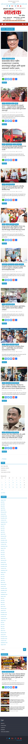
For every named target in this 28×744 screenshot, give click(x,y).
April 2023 (3, 580)
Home (3, 58)
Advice (3, 144)
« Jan (2, 492)
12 (20, 482)
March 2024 (3, 558)
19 (20, 485)
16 (9, 485)
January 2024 (3, 562)
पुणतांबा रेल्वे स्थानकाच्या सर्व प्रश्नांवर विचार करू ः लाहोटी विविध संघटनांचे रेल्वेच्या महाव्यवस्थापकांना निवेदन (13, 348)
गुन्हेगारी (13, 432)
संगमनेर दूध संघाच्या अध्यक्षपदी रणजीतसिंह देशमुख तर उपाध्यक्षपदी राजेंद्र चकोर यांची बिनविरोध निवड (13, 188)
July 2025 (2, 526)
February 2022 (3, 608)
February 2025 (3, 536)
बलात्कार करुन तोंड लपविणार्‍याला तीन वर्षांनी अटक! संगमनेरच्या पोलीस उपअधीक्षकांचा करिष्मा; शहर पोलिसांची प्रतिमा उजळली (13, 436)
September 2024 (4, 546)
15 (5, 485)
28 (2, 489)
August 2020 (3, 644)
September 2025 (4, 522)
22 (5, 487)
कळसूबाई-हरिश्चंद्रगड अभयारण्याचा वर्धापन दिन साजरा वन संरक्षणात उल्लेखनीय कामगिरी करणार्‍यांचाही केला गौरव (14, 268)
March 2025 (3, 534)
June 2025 (3, 528)
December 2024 (4, 540)
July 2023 (2, 574)
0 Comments (19, 70)
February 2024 (3, 560)
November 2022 (4, 590)
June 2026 (3, 504)
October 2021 (3, 616)
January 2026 (3, 514)
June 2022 (3, 600)
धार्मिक (13, 671)
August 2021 (3, 620)
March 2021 (3, 630)
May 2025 (3, 530)
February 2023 (3, 584)
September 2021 (4, 618)
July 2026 (2, 502)
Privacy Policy (3, 725)
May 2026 (3, 506)
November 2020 (4, 638)
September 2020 (4, 642)
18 (16, 485)
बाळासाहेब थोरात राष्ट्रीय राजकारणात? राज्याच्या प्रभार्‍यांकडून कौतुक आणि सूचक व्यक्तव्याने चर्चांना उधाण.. (13, 64)
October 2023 (3, 568)
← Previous (3, 459)
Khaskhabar (8, 58)
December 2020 (4, 636)
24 (13, 487)
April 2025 (3, 532)
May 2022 (3, 602)
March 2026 (3, 510)
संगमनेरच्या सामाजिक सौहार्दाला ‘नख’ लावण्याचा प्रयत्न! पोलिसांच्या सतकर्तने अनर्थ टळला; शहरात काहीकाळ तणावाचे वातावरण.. (17, 694)
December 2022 (4, 588)
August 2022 (3, 596)
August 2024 (3, 548)
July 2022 (2, 598)
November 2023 (4, 566)
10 (13, 482)
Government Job (9, 144)
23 (9, 487)
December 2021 (4, 612)
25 (16, 487)
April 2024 (3, 556)
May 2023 (2, 578)
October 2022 (3, 592)
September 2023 (4, 570)
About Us (2, 723)
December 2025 (4, 516)
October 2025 (3, 520)
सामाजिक (17, 344)
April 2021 (3, 628)
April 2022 (3, 604)
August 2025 (3, 524)
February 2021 (3, 632)
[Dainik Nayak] (2, 24)
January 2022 (3, 610)
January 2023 (3, 586)
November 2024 (4, 542)
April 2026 (3, 508)
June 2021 (2, 624)
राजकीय (13, 58)
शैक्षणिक (16, 103)
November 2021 (4, 614)
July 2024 (2, 550)
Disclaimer (3, 729)
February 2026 (3, 512)
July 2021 (2, 622)
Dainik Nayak (13, 70)
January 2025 (3, 538)
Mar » (4, 492)
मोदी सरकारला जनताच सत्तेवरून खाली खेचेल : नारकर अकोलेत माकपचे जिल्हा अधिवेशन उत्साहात (14, 308)
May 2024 (3, 554)
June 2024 (3, 552)
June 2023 (3, 576)
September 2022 (4, 594)
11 (16, 482)
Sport (13, 103)
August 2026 (3, 500)
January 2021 (3, 634)
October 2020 (3, 640)
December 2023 (4, 564)
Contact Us (3, 727)
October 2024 (3, 544)
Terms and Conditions (5, 731)
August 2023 (3, 572)
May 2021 (2, 626)
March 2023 (3, 582)
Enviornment (4, 264)
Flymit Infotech (19, 740)
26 (20, 487)
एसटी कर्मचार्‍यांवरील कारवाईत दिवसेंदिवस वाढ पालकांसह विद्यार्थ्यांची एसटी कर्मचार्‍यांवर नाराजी (14, 148)
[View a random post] (25, 24)
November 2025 (4, 518)
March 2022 (3, 606)
